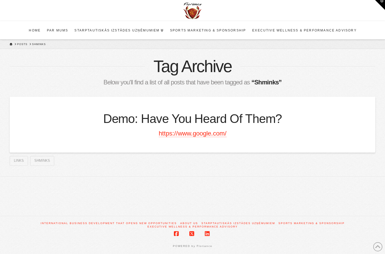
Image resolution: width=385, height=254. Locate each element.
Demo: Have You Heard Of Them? (192, 119)
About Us (189, 223)
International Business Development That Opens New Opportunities (109, 223)
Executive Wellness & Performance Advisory (192, 226)
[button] (380, 5)
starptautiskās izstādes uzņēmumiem (238, 223)
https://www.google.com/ (193, 133)
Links (19, 161)
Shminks (42, 161)
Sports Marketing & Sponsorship (311, 223)
